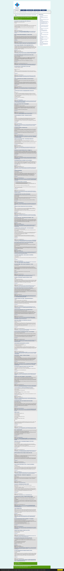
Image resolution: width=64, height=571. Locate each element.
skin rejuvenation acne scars (30, 75)
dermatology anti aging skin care (23, 318)
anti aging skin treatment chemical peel (31, 157)
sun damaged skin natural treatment (19, 136)
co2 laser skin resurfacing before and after (32, 352)
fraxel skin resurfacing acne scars (22, 124)
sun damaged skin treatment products (28, 136)
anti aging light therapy (27, 547)
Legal (16, 566)
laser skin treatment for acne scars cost (32, 295)
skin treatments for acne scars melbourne (31, 214)
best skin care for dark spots (31, 473)
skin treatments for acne (29, 494)
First (16, 563)
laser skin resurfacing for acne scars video (44, 44)
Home (14, 566)
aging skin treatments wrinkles (23, 352)
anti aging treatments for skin (21, 560)
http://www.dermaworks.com (20, 202)
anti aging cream (30, 10)
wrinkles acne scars (31, 286)
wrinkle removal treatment (32, 64)
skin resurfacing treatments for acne (24, 64)
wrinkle (43, 10)
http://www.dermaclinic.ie (20, 437)
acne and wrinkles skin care (31, 87)
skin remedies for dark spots (25, 473)
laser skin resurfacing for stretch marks (44, 35)
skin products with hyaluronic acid (21, 296)
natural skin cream (20, 275)
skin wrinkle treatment (20, 262)
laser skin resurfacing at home (44, 43)
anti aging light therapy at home (22, 547)
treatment (17, 10)
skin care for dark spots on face (32, 472)
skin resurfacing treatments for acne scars (22, 398)
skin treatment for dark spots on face (32, 178)
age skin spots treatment (22, 100)
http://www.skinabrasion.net (20, 526)
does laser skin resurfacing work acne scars (23, 295)
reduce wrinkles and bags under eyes (31, 43)
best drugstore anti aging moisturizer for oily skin (19, 252)
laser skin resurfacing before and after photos (23, 87)
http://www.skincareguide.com (20, 408)
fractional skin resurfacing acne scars (44, 27)
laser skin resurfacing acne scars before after (31, 124)
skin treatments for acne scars (30, 535)
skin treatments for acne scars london (22, 285)
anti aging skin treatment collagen (24, 31)
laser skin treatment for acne (26, 76)
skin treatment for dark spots (26, 179)
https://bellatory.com (19, 471)
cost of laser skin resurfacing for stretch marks (44, 42)
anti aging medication (32, 329)
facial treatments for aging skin (22, 363)
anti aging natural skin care (23, 240)
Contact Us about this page (27, 566)
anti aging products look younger (27, 307)
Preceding (19, 563)
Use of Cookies (21, 566)
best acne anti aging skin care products (29, 252)
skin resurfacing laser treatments (24, 88)
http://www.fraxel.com (19, 123)
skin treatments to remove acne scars (23, 42)
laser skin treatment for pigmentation (18, 225)
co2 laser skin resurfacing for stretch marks (43, 36)
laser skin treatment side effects (22, 157)
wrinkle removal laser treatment (18, 43)
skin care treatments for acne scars (19, 179)
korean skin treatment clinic (28, 385)
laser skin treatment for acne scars (32, 42)
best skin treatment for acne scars (25, 286)
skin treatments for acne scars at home (27, 215)
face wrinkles (37, 10)
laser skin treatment (21, 113)
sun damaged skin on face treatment (18, 364)
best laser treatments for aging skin (31, 52)
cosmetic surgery (24, 43)
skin (23, 10)
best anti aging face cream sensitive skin (20, 102)
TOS (18, 566)
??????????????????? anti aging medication (24, 329)
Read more (15, 40)
